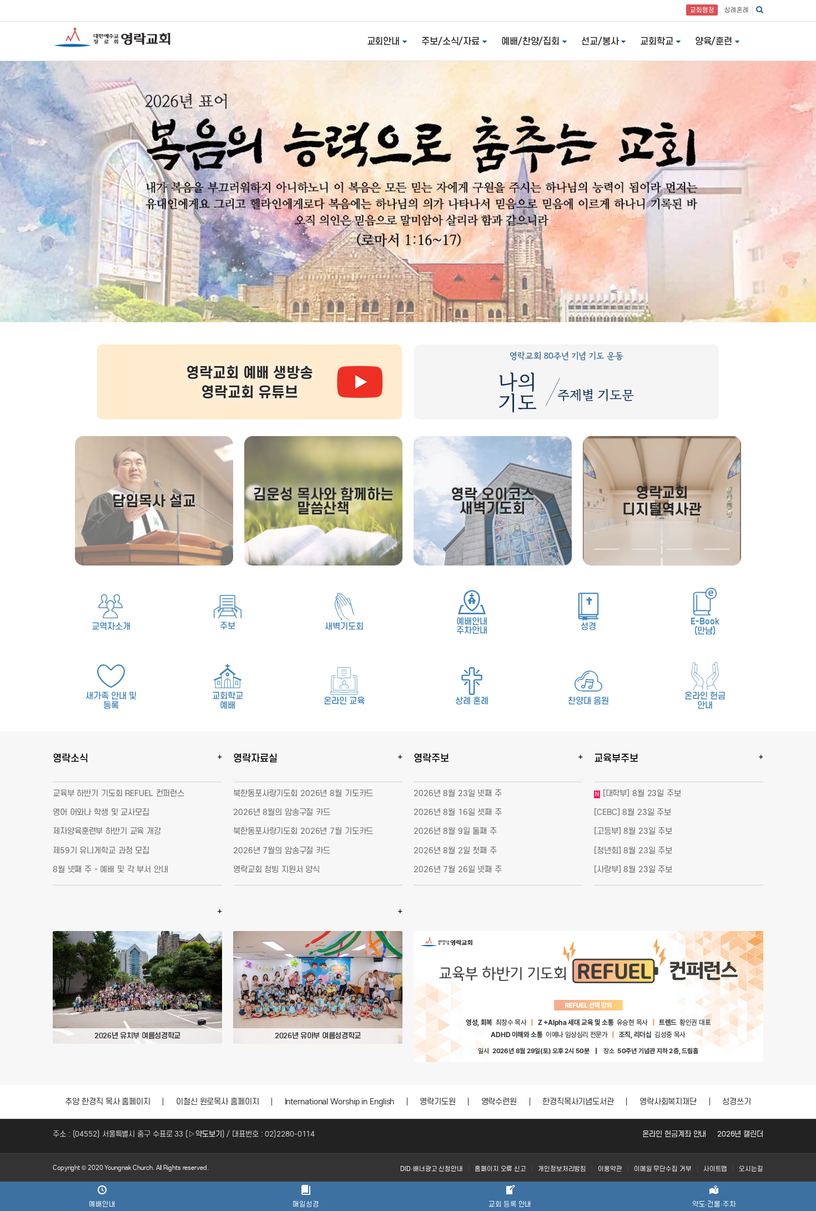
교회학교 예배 (227, 700)
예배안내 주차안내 (471, 626)
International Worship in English (340, 1101)
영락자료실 (255, 758)
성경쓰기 (736, 1101)
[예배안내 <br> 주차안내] (472, 602)
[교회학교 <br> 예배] (227, 676)
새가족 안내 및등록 (110, 700)
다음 (746, 996)
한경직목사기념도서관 (578, 1101)
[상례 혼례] (472, 681)
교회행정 (702, 10)
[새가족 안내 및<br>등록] (111, 676)
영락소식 (70, 758)
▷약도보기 (205, 1134)
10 (621, 1051)
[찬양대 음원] (588, 681)
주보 (227, 625)
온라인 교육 (344, 700)
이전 (430, 996)
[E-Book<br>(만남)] (705, 601)
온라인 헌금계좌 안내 (674, 1134)
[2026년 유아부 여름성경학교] (317, 987)
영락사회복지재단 (668, 1101)
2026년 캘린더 (740, 1134)
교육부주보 (616, 758)
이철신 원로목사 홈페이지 (217, 1101)
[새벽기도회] (344, 606)
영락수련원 (499, 1101)
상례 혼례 (471, 700)
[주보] (227, 606)
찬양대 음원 (588, 700)
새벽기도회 (344, 626)
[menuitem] (432, 1169)
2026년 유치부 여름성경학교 (137, 1035)
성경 (588, 626)
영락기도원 (438, 1101)
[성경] (588, 606)
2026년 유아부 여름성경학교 (318, 1035)
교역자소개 (111, 626)
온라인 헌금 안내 (704, 700)
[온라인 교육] (344, 681)
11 (629, 1051)
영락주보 (431, 758)
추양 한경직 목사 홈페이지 (107, 1101)
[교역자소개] (111, 606)
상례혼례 (736, 10)
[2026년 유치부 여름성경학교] (137, 987)
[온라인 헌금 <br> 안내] (705, 676)
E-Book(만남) (705, 626)
